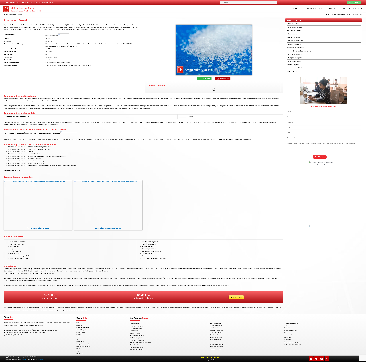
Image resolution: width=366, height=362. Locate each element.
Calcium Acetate (294, 37)
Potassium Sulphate (295, 54)
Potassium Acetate (294, 31)
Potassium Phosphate (295, 41)
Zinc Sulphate (292, 71)
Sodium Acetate (293, 24)
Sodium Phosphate (294, 44)
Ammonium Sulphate (295, 68)
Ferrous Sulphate (293, 65)
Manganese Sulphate (295, 58)
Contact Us (357, 8)
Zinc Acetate (292, 34)
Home (295, 8)
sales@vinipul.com (143, 298)
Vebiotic (23, 359)
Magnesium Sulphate (295, 61)
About (302, 8)
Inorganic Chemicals (327, 8)
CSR (349, 8)
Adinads (40, 359)
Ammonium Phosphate (296, 48)
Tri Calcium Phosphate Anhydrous (299, 51)
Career (342, 8)
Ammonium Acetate (295, 27)
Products (310, 8)
